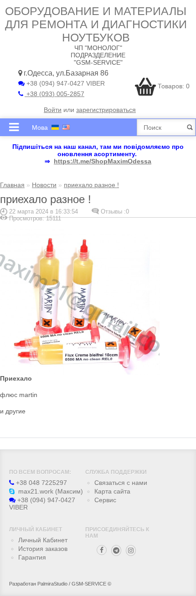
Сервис (105, 500)
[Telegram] (116, 550)
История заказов (42, 548)
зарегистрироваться (106, 109)
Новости (44, 184)
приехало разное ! (91, 184)
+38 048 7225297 (40, 482)
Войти (53, 109)
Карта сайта (112, 491)
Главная (12, 184)
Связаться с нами (120, 482)
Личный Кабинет (42, 540)
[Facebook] (101, 550)
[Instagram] (131, 550)
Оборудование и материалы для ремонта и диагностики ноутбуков (96, 24)
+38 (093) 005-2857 (54, 93)
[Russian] (55, 127)
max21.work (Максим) (49, 491)
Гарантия (32, 557)
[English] (66, 127)
